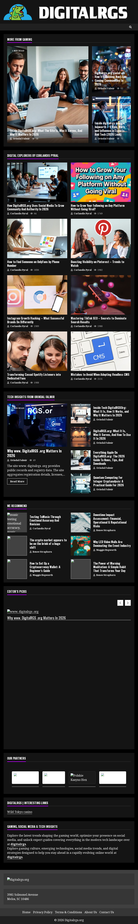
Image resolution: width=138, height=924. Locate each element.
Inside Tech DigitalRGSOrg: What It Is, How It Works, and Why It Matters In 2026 (81, 413)
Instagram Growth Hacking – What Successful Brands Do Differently (37, 295)
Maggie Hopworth (106, 549)
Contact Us (106, 912)
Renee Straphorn (106, 530)
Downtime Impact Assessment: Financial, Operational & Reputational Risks (81, 522)
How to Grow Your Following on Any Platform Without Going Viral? (101, 182)
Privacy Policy (42, 912)
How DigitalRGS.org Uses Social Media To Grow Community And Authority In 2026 (37, 182)
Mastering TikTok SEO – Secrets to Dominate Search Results (101, 295)
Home (26, 912)
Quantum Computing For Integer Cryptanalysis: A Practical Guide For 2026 (81, 483)
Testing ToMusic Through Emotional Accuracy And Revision (17, 522)
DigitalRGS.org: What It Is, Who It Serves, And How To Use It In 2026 (81, 437)
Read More (17, 481)
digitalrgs (14, 857)
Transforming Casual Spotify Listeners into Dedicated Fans (37, 351)
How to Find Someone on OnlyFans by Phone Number (37, 238)
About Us (90, 912)
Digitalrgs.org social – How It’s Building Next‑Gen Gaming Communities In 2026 (110, 78)
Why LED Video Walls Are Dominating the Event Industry (81, 546)
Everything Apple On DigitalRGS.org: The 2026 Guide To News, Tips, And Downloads (81, 460)
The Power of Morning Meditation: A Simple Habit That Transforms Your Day (81, 569)
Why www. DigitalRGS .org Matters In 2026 (37, 425)
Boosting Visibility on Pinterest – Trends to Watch (101, 238)
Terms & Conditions (68, 912)
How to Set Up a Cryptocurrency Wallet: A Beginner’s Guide (17, 569)
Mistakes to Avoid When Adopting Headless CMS (101, 351)
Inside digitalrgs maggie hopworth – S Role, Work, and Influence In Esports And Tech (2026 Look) (110, 128)
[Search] (130, 27)
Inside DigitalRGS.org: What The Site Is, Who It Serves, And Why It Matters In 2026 (47, 94)
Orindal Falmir (21, 138)
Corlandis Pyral (19, 213)
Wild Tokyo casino (19, 812)
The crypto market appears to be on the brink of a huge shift (17, 546)
